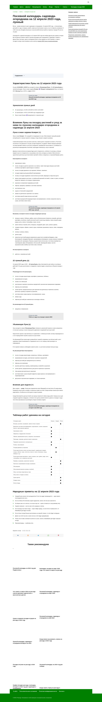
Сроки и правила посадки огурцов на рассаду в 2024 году (24, 619)
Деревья (28, 7)
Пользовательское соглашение (28, 691)
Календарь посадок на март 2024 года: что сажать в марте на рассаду (51, 569)
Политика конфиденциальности (48, 691)
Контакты (61, 691)
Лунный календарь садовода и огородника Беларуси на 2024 (22, 642)
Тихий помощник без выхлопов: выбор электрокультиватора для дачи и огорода (78, 25)
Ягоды (51, 7)
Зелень (45, 7)
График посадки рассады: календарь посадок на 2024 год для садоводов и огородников (24, 686)
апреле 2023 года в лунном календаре (48, 41)
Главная (15, 7)
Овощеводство (36, 7)
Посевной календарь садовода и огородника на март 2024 (50, 592)
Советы (65, 7)
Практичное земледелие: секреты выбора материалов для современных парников (78, 36)
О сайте (15, 691)
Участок (57, 7)
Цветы (21, 7)
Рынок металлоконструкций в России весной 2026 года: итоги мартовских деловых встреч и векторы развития (77, 31)
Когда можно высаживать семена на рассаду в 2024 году (51, 639)
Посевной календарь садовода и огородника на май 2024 (50, 617)
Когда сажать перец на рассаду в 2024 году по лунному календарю (50, 688)
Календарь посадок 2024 (78, 7)
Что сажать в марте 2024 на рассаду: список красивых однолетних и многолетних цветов (24, 593)
